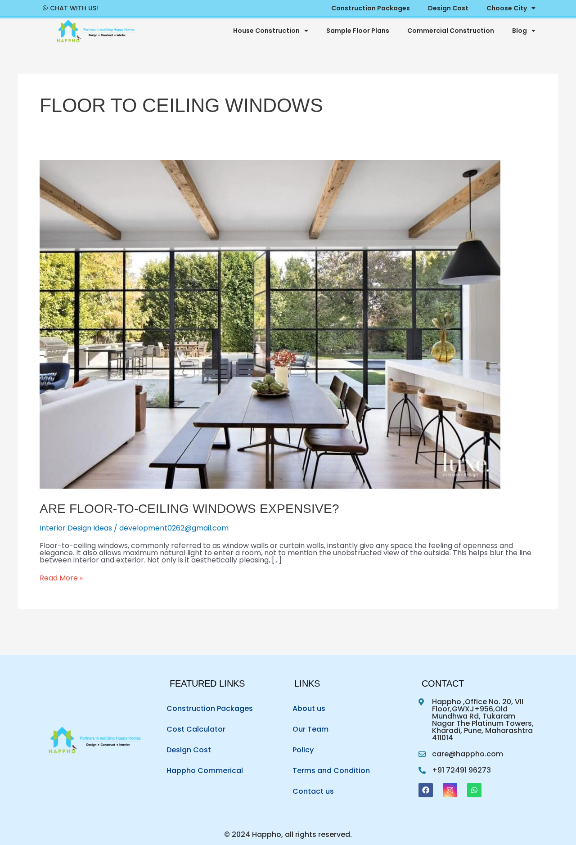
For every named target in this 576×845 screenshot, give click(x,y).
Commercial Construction (450, 30)
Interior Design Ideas (76, 528)
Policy (303, 750)
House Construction (266, 30)
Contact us (313, 791)
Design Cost (188, 750)
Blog (519, 30)
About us (308, 708)
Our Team (310, 729)
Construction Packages (209, 708)
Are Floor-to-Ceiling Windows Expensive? (189, 509)
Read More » (61, 578)
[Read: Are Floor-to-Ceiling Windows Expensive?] (270, 486)
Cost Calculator (195, 729)
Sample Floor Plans (357, 30)
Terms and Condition (331, 770)
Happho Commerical (204, 770)
